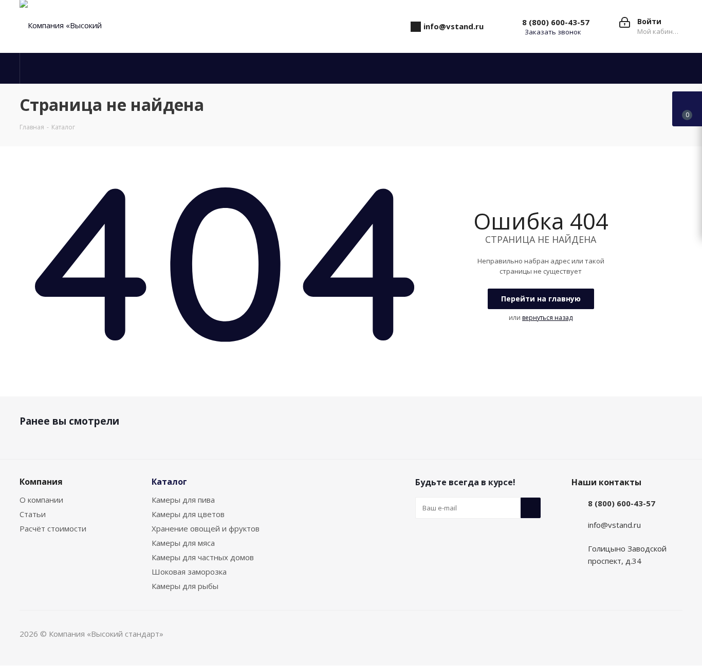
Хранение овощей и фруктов (206, 528)
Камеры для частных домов (203, 557)
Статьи (33, 514)
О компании (41, 499)
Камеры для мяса (183, 543)
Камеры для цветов (188, 514)
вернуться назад (547, 317)
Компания (41, 481)
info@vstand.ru (614, 525)
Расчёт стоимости (53, 528)
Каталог (169, 481)
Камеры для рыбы (185, 586)
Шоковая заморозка (189, 571)
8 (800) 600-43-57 (555, 22)
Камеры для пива (183, 499)
